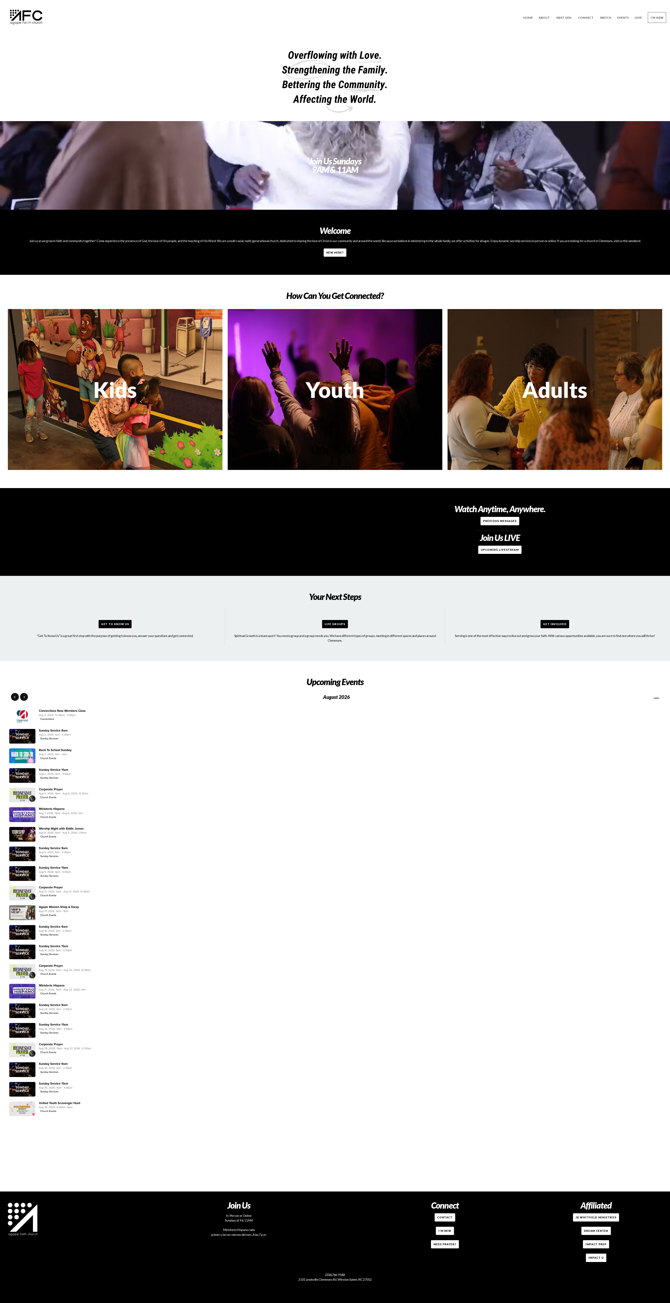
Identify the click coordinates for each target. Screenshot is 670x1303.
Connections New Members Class (62, 711)
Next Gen (564, 17)
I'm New (657, 17)
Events (623, 17)
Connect (586, 17)
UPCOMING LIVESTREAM (500, 549)
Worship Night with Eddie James (61, 828)
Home (528, 17)
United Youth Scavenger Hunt (59, 1103)
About (544, 17)
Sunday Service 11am (53, 770)
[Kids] (115, 470)
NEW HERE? (335, 252)
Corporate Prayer (51, 789)
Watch (605, 17)
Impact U (596, 1257)
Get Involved (555, 624)
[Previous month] (15, 697)
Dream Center (596, 1230)
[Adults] (555, 470)
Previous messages (499, 520)
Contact (445, 1217)
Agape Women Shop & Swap (59, 907)
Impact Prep (596, 1244)
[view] (646, 697)
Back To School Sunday (55, 750)
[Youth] (335, 470)
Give (638, 17)
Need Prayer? (445, 1244)
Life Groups (335, 624)
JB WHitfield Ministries (596, 1217)
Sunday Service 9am (53, 730)
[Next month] (24, 697)
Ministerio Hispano (52, 809)
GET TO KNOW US (115, 624)
